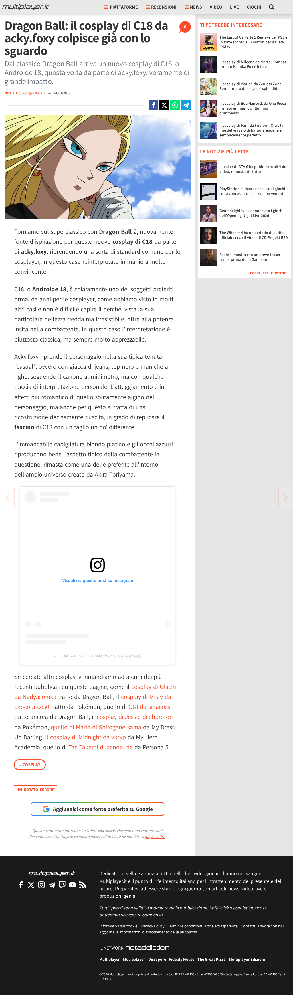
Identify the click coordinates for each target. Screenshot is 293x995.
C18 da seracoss (149, 707)
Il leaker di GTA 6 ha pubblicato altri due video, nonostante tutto (253, 169)
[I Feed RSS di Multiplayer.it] (82, 884)
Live (234, 7)
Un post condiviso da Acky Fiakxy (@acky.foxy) (98, 655)
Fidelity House (181, 959)
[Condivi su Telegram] (186, 105)
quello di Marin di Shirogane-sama (96, 727)
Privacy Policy (152, 926)
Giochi (254, 7)
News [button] (196, 7)
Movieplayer (134, 959)
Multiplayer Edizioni (247, 959)
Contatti (248, 926)
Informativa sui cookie (118, 926)
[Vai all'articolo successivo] (7, 497)
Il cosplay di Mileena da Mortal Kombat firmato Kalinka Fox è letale (252, 64)
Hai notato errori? (35, 789)
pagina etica (155, 836)
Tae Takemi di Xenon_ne (100, 747)
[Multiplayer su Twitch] (62, 884)
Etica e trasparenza (221, 926)
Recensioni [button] (164, 7)
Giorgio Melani (34, 93)
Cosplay (29, 765)
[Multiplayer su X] (31, 884)
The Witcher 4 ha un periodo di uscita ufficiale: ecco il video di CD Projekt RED (253, 235)
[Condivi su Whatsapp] (175, 105)
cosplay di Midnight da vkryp (88, 737)
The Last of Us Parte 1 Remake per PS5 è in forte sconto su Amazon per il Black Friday (253, 42)
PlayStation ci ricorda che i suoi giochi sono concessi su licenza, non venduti (252, 191)
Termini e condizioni (185, 926)
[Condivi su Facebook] (153, 105)
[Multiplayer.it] (25, 7)
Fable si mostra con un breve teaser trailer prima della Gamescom (249, 257)
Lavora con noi (271, 926)
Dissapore (157, 959)
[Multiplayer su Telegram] (51, 884)
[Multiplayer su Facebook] (20, 884)
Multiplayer (109, 959)
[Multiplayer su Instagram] (41, 884)
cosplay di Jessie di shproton (135, 717)
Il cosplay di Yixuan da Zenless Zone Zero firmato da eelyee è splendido (250, 86)
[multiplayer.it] (52, 873)
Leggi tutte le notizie (267, 273)
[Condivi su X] (164, 105)
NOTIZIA (11, 93)
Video (216, 7)
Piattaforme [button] (124, 7)
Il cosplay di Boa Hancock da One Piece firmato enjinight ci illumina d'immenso (252, 108)
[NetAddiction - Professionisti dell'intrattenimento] (147, 948)
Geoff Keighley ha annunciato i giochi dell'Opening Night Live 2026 (251, 213)
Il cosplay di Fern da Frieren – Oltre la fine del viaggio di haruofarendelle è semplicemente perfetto (251, 130)
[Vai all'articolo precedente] (286, 497)
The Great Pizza (211, 959)
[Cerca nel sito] (272, 7)
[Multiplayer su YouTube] (72, 884)
